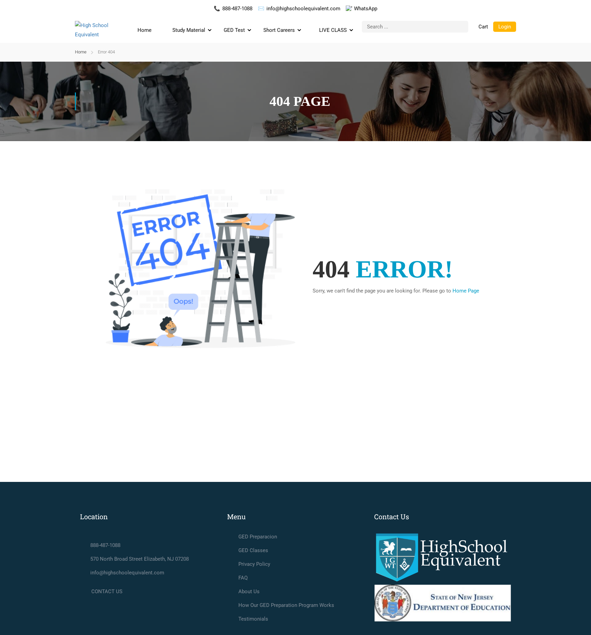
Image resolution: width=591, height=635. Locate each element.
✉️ (299, 9)
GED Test (234, 30)
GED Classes (253, 550)
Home (144, 30)
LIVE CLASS (333, 30)
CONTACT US (106, 591)
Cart (483, 27)
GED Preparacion (257, 537)
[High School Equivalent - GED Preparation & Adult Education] (100, 30)
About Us (249, 591)
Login (504, 27)
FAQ (243, 578)
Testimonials (253, 619)
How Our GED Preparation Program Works (286, 605)
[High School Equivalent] (442, 558)
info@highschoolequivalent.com (127, 573)
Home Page (465, 291)
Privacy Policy (254, 564)
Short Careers (279, 30)
